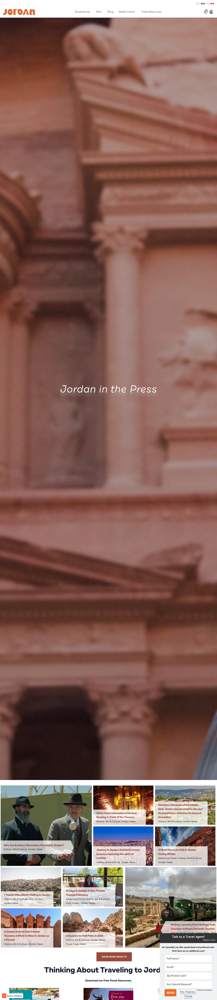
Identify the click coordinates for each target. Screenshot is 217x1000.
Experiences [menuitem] (82, 12)
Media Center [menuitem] (127, 12)
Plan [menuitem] (99, 12)
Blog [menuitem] (110, 12)
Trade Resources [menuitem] (151, 12)
